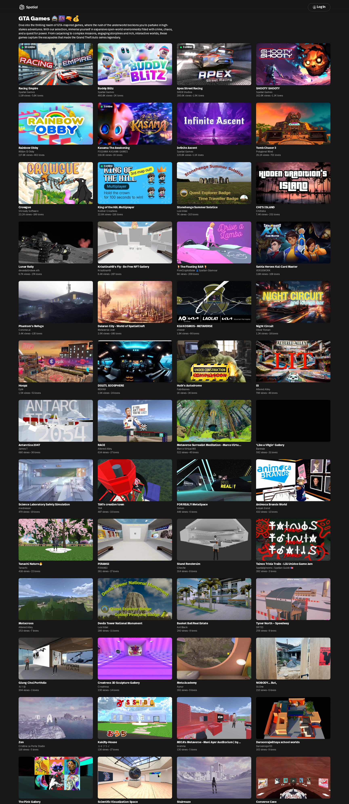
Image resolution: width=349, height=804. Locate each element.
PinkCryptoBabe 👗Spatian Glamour (197, 270)
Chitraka (261, 211)
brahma (181, 746)
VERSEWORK (263, 270)
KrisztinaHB (104, 270)
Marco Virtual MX (186, 449)
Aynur (180, 687)
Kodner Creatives (107, 211)
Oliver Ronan (263, 330)
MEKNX (102, 389)
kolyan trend (263, 508)
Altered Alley (263, 389)
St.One (260, 687)
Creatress (103, 687)
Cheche (181, 568)
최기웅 (22, 687)
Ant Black (182, 627)
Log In (321, 7)
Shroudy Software (29, 211)
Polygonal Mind (264, 152)
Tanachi (23, 568)
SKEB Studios (184, 92)
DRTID (259, 627)
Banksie (260, 449)
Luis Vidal (182, 211)
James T (23, 449)
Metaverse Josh (106, 330)
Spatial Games (27, 92)
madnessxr (25, 508)
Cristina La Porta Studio (32, 746)
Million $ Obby (26, 152)
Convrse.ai (24, 330)
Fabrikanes (183, 389)
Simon (180, 508)
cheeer (181, 330)
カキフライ (104, 746)
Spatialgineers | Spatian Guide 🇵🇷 (274, 568)
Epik (21, 389)
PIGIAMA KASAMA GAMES (113, 152)
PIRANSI (103, 568)
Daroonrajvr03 (264, 746)
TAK (100, 508)
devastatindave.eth (29, 270)
